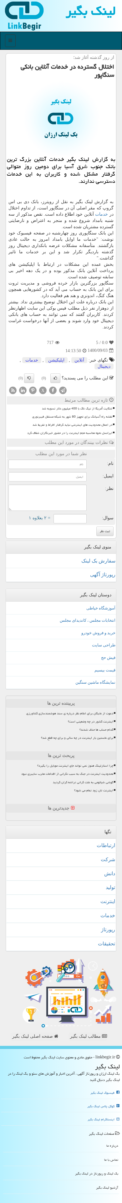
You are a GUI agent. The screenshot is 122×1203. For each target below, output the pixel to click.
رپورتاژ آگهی (102, 574)
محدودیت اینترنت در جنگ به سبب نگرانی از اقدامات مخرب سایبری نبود (67, 774)
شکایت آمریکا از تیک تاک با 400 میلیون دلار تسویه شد (77, 408)
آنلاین (79, 360)
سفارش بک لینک (98, 560)
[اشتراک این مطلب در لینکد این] (22, 390)
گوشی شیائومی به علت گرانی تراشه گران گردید (83, 782)
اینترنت (107, 901)
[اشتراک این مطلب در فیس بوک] (52, 390)
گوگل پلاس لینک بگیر (101, 1106)
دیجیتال (104, 366)
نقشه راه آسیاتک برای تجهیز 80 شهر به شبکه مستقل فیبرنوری (72, 417)
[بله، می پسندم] (55, 378)
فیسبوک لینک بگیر (102, 1093)
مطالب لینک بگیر (86, 1036)
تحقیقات (106, 943)
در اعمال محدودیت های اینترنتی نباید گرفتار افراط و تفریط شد (72, 425)
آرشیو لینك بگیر (107, 1187)
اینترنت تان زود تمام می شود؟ (93, 790)
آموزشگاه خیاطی (100, 608)
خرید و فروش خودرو (98, 632)
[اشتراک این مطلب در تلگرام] (62, 390)
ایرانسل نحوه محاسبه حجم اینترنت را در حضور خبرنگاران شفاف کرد (69, 433)
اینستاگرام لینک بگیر (101, 1119)
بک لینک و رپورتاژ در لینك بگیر (96, 1173)
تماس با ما (111, 1159)
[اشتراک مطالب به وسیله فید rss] (12, 390)
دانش (109, 873)
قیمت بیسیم (104, 670)
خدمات (101, 214)
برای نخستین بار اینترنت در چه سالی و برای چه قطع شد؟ (77, 738)
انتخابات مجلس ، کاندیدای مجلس (87, 620)
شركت (108, 859)
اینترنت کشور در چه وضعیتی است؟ (90, 721)
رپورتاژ (108, 929)
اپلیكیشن (56, 360)
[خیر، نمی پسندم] (29, 378)
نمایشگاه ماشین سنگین (95, 682)
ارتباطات (106, 845)
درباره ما (112, 1145)
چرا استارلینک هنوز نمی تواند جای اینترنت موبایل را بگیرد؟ (75, 766)
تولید (110, 887)
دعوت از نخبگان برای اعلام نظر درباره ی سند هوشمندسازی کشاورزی (69, 713)
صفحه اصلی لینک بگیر (33, 1036)
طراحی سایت (103, 645)
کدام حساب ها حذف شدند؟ (96, 730)
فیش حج (108, 657)
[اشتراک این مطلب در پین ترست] (32, 390)
